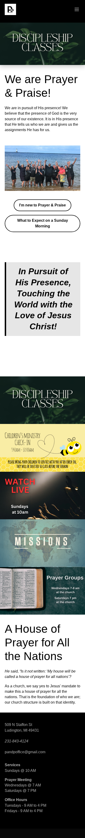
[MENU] (75, 10)
